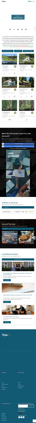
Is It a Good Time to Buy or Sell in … (11, 317)
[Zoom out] (35, 29)
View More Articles (18, 259)
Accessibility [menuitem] (4, 387)
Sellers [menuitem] (19, 384)
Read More (7, 280)
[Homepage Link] (7, 334)
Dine (5, 228)
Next (34, 237)
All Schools (5, 207)
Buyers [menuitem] (19, 382)
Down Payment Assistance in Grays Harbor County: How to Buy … (17, 295)
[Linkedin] (29, 1)
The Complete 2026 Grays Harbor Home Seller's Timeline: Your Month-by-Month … (17, 274)
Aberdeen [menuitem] (3, 413)
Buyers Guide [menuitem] (20, 387)
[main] (18, 166)
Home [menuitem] (3, 382)
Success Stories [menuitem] (5, 384)
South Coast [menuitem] (4, 418)
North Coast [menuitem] (4, 420)
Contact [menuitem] (3, 389)
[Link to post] (18, 266)
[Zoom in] (35, 27)
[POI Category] (10, 29)
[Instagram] (31, 1)
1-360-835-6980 (20, 413)
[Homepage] (5, 1)
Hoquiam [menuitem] (3, 415)
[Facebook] (28, 1)
